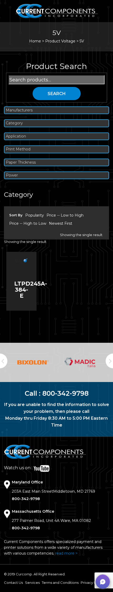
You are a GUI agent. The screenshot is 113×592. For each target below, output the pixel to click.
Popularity (34, 215)
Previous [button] (3, 361)
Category (14, 123)
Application (16, 136)
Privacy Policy (92, 582)
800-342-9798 (65, 393)
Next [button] (109, 361)
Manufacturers (19, 110)
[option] (32, 362)
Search (57, 93)
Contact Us (13, 582)
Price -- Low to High (65, 215)
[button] (102, 581)
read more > (66, 553)
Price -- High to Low (27, 223)
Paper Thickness (21, 162)
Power (12, 175)
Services (32, 582)
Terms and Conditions (60, 582)
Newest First (60, 223)
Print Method (18, 149)
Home (35, 41)
